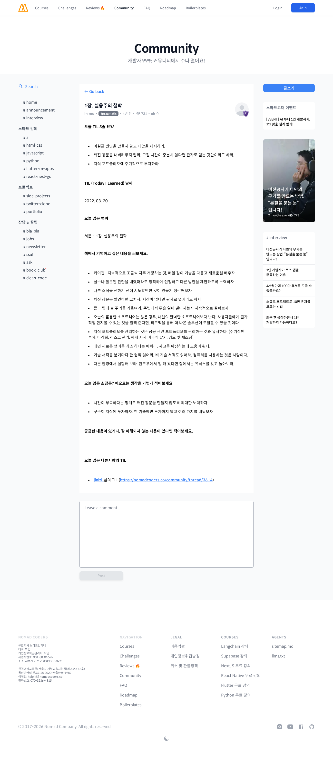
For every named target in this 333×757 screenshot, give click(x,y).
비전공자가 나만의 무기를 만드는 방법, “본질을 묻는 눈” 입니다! (287, 254)
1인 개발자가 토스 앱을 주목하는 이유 (282, 272)
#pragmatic (108, 113)
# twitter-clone (36, 203)
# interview (33, 118)
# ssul (28, 254)
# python (31, 160)
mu (91, 113)
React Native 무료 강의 (241, 675)
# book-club (34, 270)
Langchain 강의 (234, 646)
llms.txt (278, 656)
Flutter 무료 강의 (235, 685)
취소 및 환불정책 (184, 665)
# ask (27, 262)
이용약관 (177, 646)
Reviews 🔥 (95, 8)
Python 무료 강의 (236, 695)
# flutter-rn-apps (38, 168)
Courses (42, 8)
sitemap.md (283, 646)
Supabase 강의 (234, 656)
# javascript (33, 153)
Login (278, 8)
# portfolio (32, 211)
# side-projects (36, 196)
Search (31, 86)
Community (124, 8)
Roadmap (168, 8)
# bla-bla (31, 231)
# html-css (32, 145)
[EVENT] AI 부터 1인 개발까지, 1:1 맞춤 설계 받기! (288, 121)
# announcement (39, 110)
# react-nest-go (37, 176)
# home (30, 102)
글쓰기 (289, 88)
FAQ (147, 8)
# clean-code (35, 278)
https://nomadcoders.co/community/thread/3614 (166, 480)
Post (101, 576)
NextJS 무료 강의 (236, 665)
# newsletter (34, 246)
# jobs (28, 239)
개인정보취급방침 (185, 656)
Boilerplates (196, 8)
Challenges (67, 8)
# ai (26, 137)
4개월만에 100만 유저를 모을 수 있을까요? (289, 288)
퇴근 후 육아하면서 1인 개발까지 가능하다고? (282, 320)
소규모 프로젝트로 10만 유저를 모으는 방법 (288, 304)
